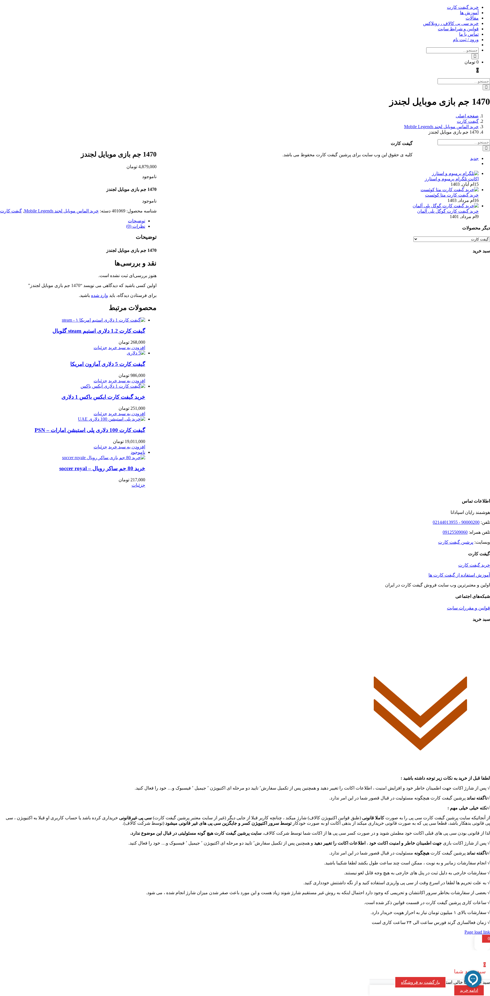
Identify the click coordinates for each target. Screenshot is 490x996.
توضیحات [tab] (136, 220)
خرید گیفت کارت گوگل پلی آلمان (448, 211)
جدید (474, 158)
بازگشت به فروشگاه (420, 982)
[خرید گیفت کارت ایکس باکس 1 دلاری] (72, 386)
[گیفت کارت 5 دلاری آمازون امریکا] (72, 353)
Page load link (477, 932)
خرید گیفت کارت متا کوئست (452, 195)
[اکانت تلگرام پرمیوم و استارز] (455, 173)
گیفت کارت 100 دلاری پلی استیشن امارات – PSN (90, 430)
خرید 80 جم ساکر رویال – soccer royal (102, 468)
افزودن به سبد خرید (126, 347)
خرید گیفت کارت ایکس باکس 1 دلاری (103, 397)
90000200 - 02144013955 (456, 522)
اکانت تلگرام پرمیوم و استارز (452, 178)
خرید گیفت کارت (474, 565)
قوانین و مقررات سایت (468, 607)
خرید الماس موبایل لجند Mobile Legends (61, 210)
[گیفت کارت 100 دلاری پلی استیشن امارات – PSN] (72, 419)
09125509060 (455, 532)
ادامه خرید (469, 990)
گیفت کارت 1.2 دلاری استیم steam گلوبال (98, 331)
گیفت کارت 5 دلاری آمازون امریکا (107, 364)
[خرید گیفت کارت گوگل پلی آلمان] (446, 205)
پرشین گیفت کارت (455, 542)
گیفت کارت (11, 210)
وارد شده (99, 295)
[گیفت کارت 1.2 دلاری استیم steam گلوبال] (72, 320)
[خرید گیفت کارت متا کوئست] (450, 189)
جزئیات (100, 347)
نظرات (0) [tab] (135, 226)
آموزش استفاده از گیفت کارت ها (459, 575)
